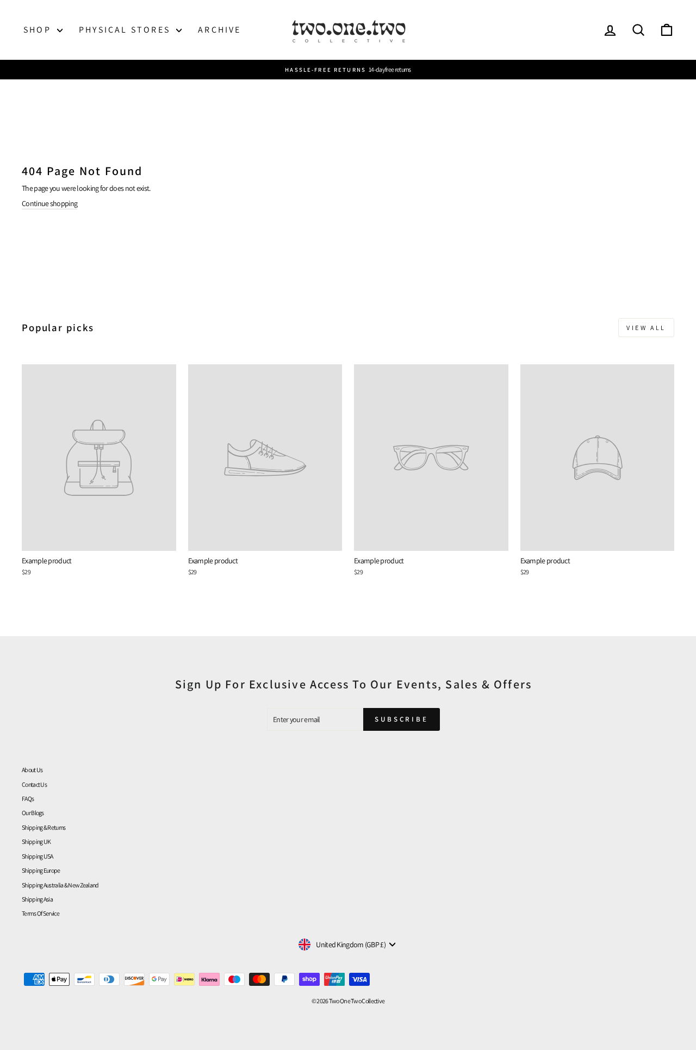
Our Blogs (33, 813)
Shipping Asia (37, 899)
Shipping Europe (41, 870)
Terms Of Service (40, 913)
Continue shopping (49, 203)
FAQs (28, 798)
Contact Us (34, 784)
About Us (32, 770)
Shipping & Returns (43, 827)
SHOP (38, 29)
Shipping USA (37, 856)
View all (646, 328)
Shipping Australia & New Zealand (60, 885)
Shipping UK (36, 841)
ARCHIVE (219, 29)
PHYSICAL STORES (126, 29)
